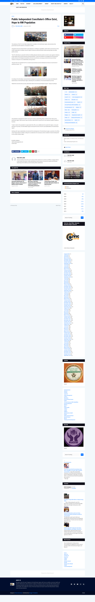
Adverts (67, 94)
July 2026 (66, 255)
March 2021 (66, 331)
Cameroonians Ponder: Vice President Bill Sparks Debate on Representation (51, 183)
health (79, 102)
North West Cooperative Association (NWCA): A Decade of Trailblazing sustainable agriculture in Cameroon (77, 79)
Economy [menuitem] (28, 3)
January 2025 (67, 271)
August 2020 (67, 340)
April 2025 (66, 267)
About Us (15, 0)
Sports (77, 120)
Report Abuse (68, 147)
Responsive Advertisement (47, 10)
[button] (83, 4)
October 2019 (67, 354)
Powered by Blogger (69, 128)
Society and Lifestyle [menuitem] (56, 3)
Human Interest (67, 561)
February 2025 (67, 270)
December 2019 (67, 351)
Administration (72, 91)
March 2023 (66, 298)
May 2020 (66, 344)
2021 (73, 206)
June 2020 (66, 343)
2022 (73, 203)
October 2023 (67, 289)
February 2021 (67, 332)
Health (65, 559)
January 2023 (67, 301)
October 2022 (67, 305)
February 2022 (67, 316)
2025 (73, 196)
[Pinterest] (33, 151)
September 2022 (67, 306)
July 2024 (66, 278)
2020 (73, 208)
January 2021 (67, 333)
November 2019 (67, 352)
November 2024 (67, 274)
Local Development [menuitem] (37, 3)
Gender (65, 562)
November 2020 (67, 336)
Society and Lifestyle (68, 563)
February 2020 (67, 348)
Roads (67, 117)
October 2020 (67, 337)
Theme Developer (18, 592)
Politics (67, 112)
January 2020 (67, 350)
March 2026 (66, 258)
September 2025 (67, 263)
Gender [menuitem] (46, 3)
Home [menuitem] (17, 3)
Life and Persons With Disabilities (72, 104)
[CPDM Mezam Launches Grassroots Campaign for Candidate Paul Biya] (67, 70)
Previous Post (14, 205)
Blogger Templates (33, 592)
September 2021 (67, 323)
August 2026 (67, 253)
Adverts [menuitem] (66, 3)
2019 (73, 211)
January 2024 (67, 285)
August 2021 (67, 324)
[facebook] (79, 1)
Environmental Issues (70, 102)
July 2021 (66, 325)
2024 (73, 198)
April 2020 (66, 346)
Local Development (68, 566)
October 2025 (67, 262)
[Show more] (38, 151)
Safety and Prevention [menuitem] (21, 7)
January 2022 (67, 317)
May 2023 (66, 295)
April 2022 (66, 313)
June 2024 (66, 279)
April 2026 (66, 256)
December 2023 (67, 286)
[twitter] (81, 1)
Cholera (74, 94)
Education (74, 99)
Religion (67, 114)
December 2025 (67, 259)
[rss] (83, 584)
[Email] (36, 151)
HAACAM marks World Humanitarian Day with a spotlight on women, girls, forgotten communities (73, 470)
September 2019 (67, 355)
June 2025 (66, 266)
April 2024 (66, 282)
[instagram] (78, 37)
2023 (73, 201)
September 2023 (67, 290)
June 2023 (66, 294)
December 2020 (67, 335)
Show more (69, 156)
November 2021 (67, 320)
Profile (74, 112)
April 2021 (66, 329)
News (67, 109)
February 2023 (67, 300)
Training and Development (71, 122)
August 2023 (67, 291)
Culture (67, 99)
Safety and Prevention (76, 117)
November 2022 (67, 304)
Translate (74, 488)
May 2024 (66, 281)
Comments (68, 188)
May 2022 (66, 312)
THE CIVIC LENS (21, 157)
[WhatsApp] (30, 151)
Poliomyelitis (75, 109)
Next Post (58, 205)
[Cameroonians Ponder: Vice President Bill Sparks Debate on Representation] (51, 175)
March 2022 (66, 314)
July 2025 (66, 264)
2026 (73, 194)
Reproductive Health (77, 114)
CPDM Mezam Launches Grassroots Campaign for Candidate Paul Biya (77, 70)
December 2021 (67, 318)
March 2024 (66, 283)
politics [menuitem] (22, 3)
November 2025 (67, 260)
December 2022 (67, 302)
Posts (67, 186)
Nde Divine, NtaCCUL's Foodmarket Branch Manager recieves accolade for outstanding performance (34, 183)
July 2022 (66, 309)
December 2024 (67, 272)
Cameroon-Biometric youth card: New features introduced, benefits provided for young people (73, 514)
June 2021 (66, 327)
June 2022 (66, 310)
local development (69, 107)
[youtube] (83, 1)
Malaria (78, 107)
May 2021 (66, 328)
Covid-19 (67, 97)
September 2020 (67, 339)
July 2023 (66, 293)
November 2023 (67, 287)
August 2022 (67, 308)
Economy (66, 557)
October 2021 (67, 321)
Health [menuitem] (71, 3)
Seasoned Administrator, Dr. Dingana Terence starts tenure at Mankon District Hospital (19, 183)
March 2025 (66, 268)
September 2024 (67, 277)
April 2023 (66, 297)
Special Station (69, 120)
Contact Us (21, 0)
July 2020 (66, 341)
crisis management (77, 97)
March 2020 (66, 347)
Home (11, 0)
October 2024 (67, 275)
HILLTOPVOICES (67, 462)
